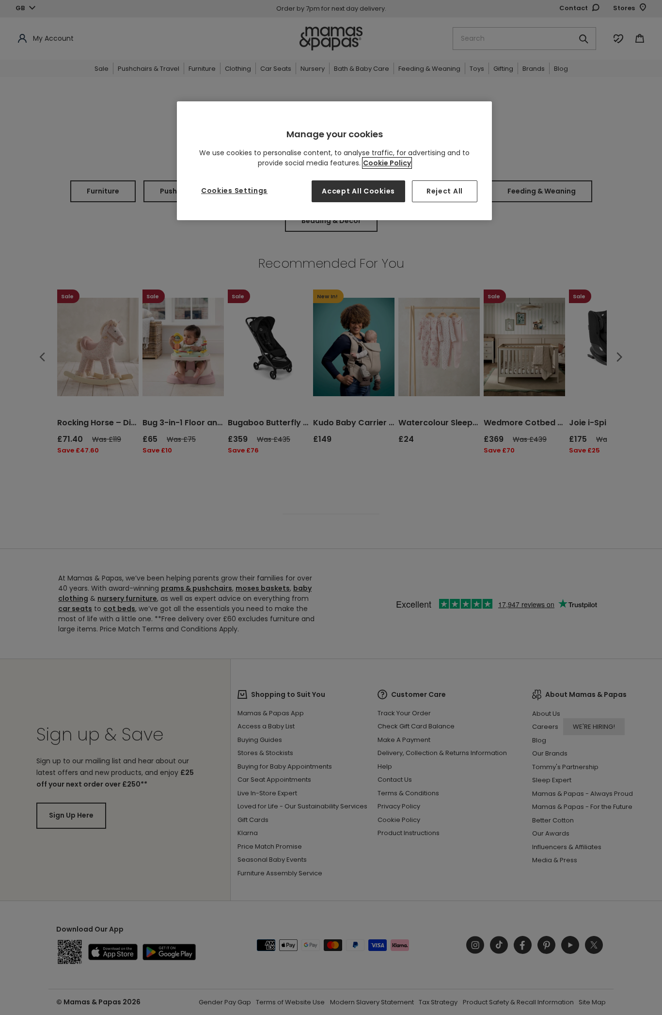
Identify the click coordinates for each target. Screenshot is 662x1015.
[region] (334, 160)
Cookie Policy (387, 163)
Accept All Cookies (358, 191)
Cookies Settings (234, 190)
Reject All (444, 191)
